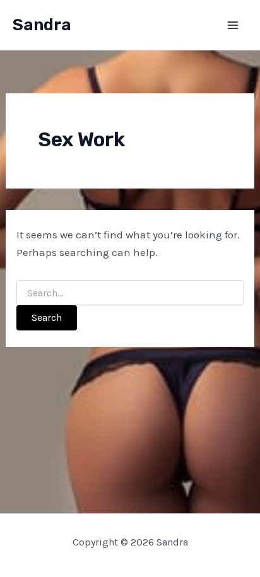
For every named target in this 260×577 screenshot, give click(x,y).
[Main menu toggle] (233, 25)
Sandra (42, 25)
